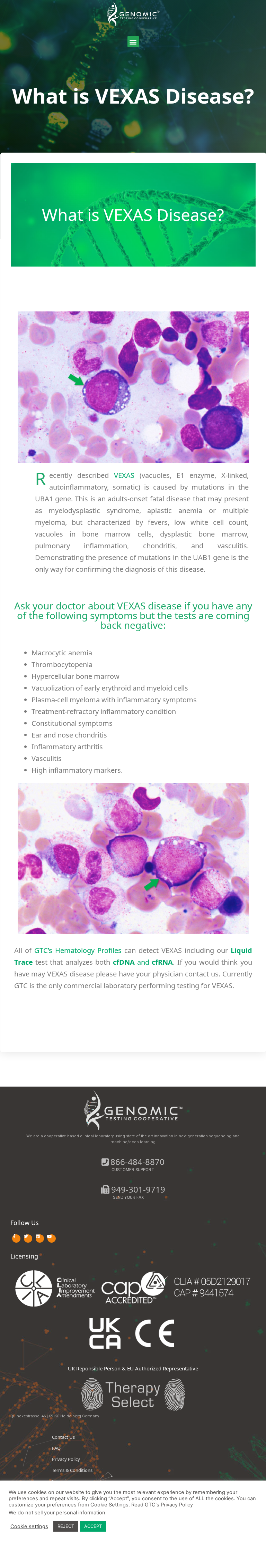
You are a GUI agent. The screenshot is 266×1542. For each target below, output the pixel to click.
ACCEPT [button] (93, 1526)
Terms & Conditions (72, 1470)
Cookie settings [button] (29, 1526)
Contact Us (63, 1437)
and (143, 962)
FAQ (56, 1448)
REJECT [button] (65, 1526)
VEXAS (124, 475)
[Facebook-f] (16, 1238)
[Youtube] (51, 1238)
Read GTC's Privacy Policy (162, 1505)
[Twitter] (28, 1238)
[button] (133, 41)
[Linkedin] (40, 1238)
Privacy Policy (66, 1459)
